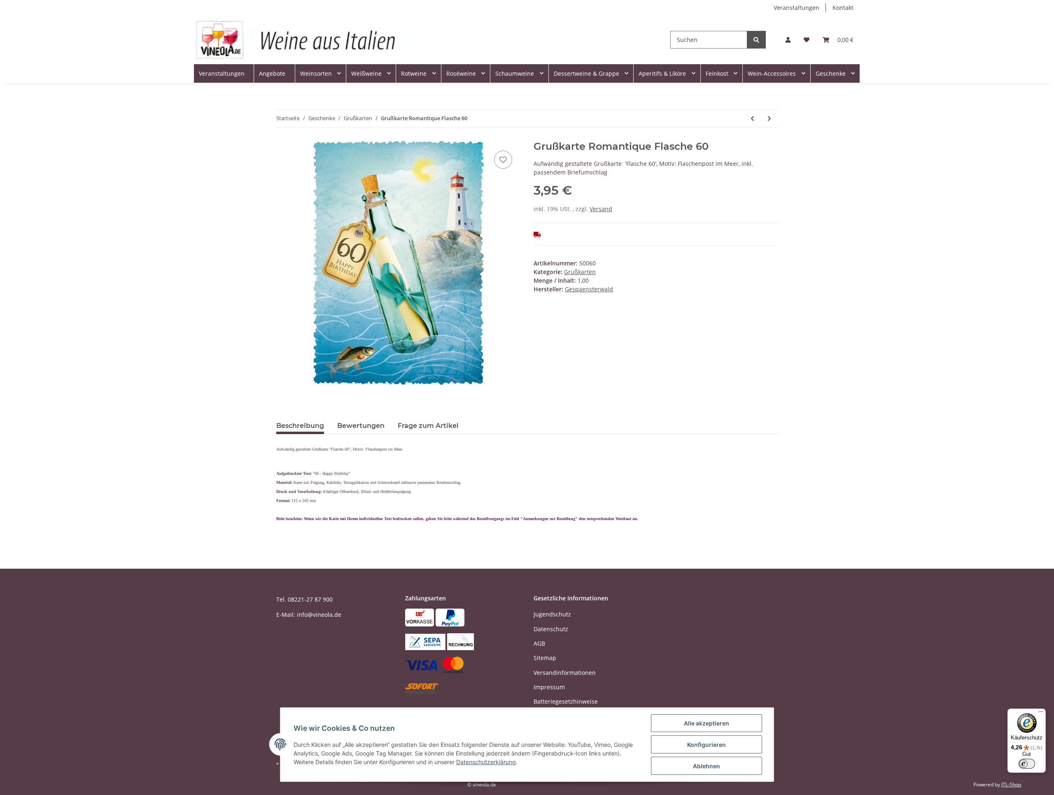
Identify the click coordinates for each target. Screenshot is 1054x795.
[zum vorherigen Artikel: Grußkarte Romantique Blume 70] (752, 118)
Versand (601, 209)
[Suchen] (756, 40)
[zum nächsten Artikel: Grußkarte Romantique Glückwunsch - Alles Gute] (769, 118)
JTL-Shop (1011, 784)
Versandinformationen (565, 672)
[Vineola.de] (310, 39)
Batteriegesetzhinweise (566, 701)
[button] (788, 40)
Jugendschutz (552, 614)
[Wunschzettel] (806, 40)
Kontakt (842, 8)
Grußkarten (580, 272)
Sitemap (545, 658)
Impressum (549, 687)
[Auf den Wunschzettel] (503, 160)
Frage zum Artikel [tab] (428, 426)
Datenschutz (551, 629)
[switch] (1027, 764)
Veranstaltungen (796, 8)
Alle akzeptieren (706, 723)
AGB (539, 643)
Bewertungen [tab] (361, 426)
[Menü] (1041, 713)
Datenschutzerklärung (486, 761)
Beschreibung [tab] (300, 426)
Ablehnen (706, 765)
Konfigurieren (706, 744)
